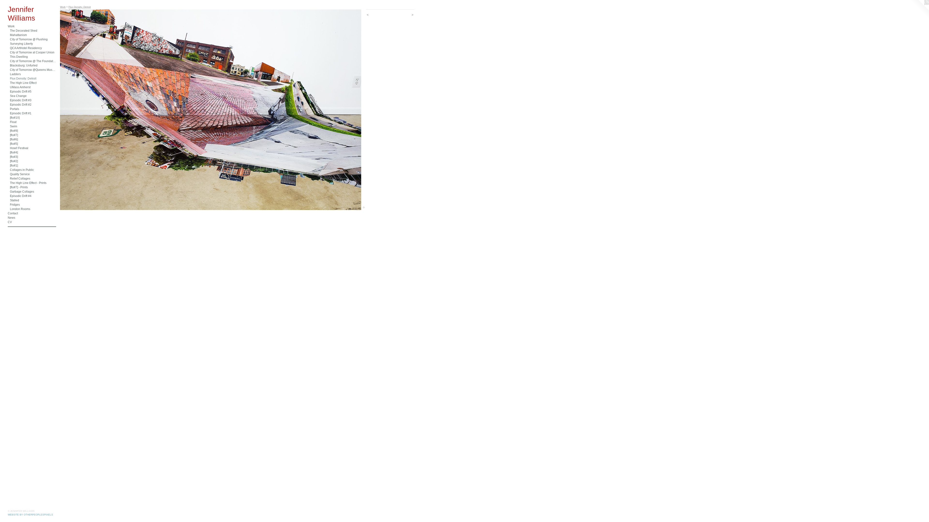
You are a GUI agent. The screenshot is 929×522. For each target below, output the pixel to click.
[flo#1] (14, 165)
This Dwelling (19, 56)
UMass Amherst (20, 87)
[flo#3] (14, 157)
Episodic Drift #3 (20, 100)
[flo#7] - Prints (19, 187)
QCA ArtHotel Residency (26, 48)
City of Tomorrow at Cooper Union (32, 52)
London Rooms (20, 209)
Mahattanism (18, 35)
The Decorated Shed (23, 30)
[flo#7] (14, 135)
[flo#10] (15, 117)
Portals (14, 109)
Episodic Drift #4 (20, 196)
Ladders (15, 74)
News (11, 217)
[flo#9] (14, 130)
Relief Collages (20, 178)
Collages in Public (22, 170)
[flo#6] (14, 139)
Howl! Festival (19, 148)
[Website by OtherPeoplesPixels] (919, 9)
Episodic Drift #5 (20, 91)
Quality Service (20, 174)
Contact (13, 213)
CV (10, 222)
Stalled (14, 200)
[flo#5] (14, 143)
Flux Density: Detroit (23, 78)
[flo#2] (14, 161)
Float (13, 122)
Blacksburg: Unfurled (23, 65)
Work (11, 26)
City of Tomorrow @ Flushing (29, 39)
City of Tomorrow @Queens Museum (33, 70)
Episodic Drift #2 (20, 104)
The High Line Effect (23, 83)
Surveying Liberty (21, 43)
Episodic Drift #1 (20, 113)
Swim (13, 126)
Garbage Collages (22, 191)
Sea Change (18, 96)
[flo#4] (14, 152)
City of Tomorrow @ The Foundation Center (33, 61)
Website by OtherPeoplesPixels (30, 514)
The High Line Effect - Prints (28, 183)
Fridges (15, 204)
